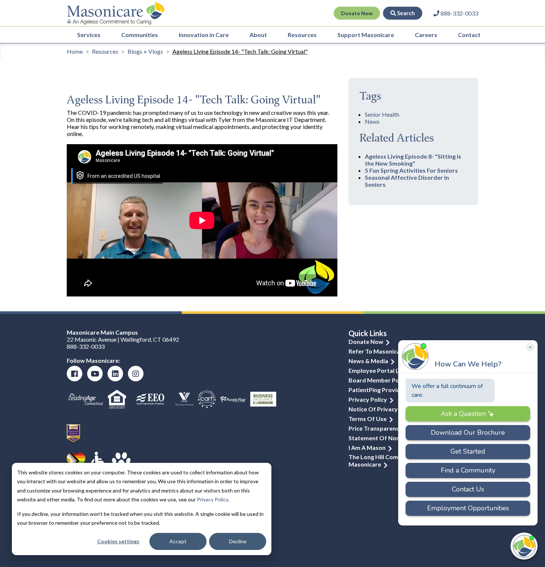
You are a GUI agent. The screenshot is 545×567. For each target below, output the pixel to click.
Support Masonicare (365, 34)
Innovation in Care (204, 34)
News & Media (368, 360)
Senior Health (382, 114)
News (372, 121)
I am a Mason (367, 447)
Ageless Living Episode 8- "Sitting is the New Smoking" (413, 160)
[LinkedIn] (115, 373)
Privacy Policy (212, 499)
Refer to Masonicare (377, 351)
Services (88, 34)
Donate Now (357, 13)
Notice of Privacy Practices (387, 408)
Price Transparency (375, 428)
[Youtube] (95, 373)
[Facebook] (74, 373)
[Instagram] (135, 373)
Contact (469, 34)
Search (405, 13)
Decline (238, 541)
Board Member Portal (379, 380)
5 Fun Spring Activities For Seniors (411, 170)
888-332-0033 (86, 346)
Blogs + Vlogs (145, 51)
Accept (177, 541)
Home (75, 51)
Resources (302, 34)
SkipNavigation (216, 13)
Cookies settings (118, 541)
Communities (139, 34)
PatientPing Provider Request (389, 389)
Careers (426, 34)
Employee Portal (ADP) (380, 370)
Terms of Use (368, 418)
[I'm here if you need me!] (524, 546)
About (258, 34)
